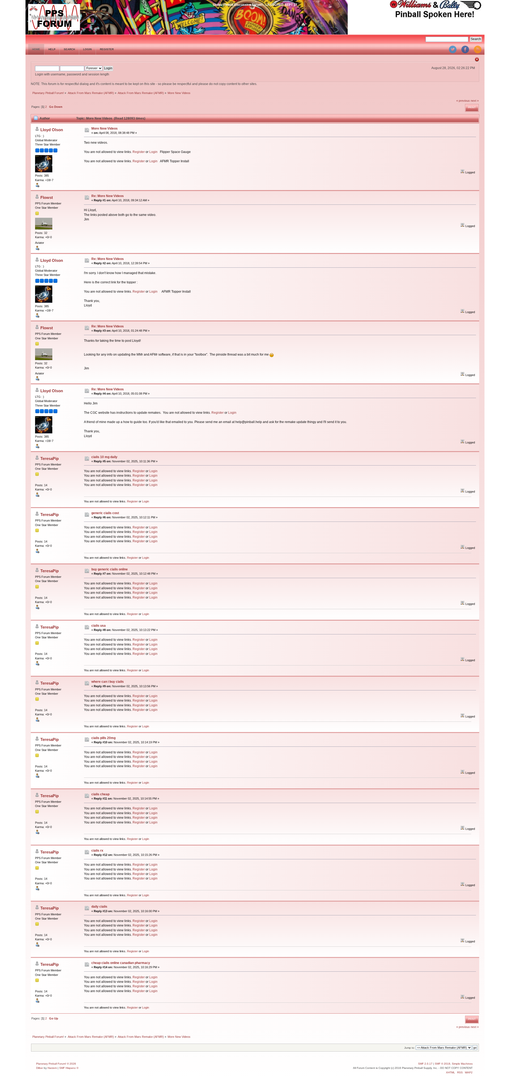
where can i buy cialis (107, 682)
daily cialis (99, 906)
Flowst (46, 197)
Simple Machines (462, 1063)
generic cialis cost (105, 513)
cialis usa (98, 625)
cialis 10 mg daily (104, 457)
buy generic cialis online (109, 569)
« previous (463, 100)
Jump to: (409, 1047)
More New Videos (104, 128)
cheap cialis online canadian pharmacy (120, 963)
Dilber (39, 1067)
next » (475, 100)
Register (139, 152)
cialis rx (97, 850)
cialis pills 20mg (103, 738)
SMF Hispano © (68, 1067)
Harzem (52, 1067)
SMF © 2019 (442, 1063)
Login (153, 152)
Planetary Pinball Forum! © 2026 (56, 1063)
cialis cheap (100, 794)
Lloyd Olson (51, 129)
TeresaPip (49, 458)
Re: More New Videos (107, 196)
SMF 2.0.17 (425, 1063)
